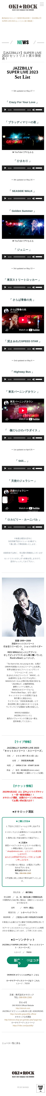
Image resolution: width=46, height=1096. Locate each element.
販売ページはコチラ (26, 962)
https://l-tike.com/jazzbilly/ (23, 1025)
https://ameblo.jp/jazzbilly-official (23, 1014)
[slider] (39, 109)
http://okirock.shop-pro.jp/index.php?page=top (23, 1020)
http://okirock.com (23, 1008)
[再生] (5, 109)
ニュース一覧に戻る (11, 1043)
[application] (23, 109)
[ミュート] (33, 109)
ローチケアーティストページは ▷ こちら (23, 981)
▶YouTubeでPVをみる (23, 152)
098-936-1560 (25, 873)
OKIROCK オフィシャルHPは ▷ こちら (23, 975)
